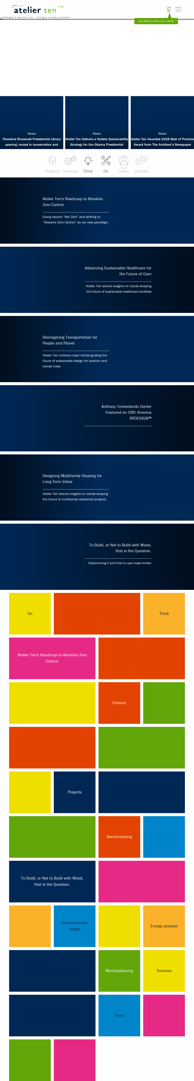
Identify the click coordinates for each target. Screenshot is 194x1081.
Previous (13, 55)
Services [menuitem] (70, 171)
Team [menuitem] (124, 171)
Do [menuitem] (105, 171)
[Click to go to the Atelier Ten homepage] (65, 10)
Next (181, 55)
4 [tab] (103, 87)
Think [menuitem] (88, 171)
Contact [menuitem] (141, 171)
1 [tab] (86, 87)
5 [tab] (108, 87)
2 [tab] (91, 87)
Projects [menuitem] (52, 171)
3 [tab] (97, 87)
